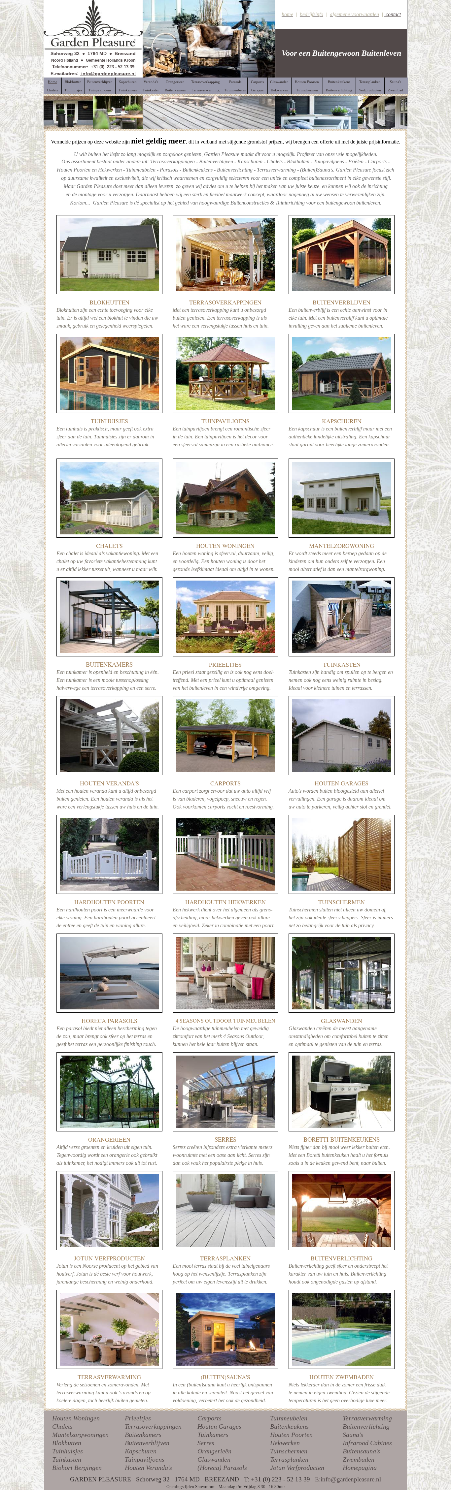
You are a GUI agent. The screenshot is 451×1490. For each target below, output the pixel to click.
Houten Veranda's (148, 1467)
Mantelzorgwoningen (80, 1434)
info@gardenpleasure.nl (108, 73)
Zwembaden (358, 1459)
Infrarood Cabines (367, 1442)
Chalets (62, 1426)
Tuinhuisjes (67, 1451)
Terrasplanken (289, 1459)
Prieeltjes (138, 1418)
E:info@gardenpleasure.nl (348, 1479)
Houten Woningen (76, 1418)
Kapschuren (140, 1451)
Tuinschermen (288, 1451)
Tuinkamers (212, 1434)
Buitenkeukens (289, 1426)
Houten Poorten (291, 1434)
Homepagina (360, 1467)
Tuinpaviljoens (144, 1459)
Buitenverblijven (147, 1442)
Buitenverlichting (366, 1426)
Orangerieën (214, 1451)
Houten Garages (219, 1426)
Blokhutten (66, 1442)
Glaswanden (213, 1459)
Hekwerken (285, 1442)
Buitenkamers (143, 1434)
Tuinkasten (66, 1459)
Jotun (277, 1467)
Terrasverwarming (367, 1418)
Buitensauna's (361, 1451)
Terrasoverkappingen (153, 1426)
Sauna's (353, 1434)
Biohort (62, 1467)
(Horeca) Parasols (222, 1467)
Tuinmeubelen (288, 1418)
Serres (205, 1442)
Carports (209, 1418)
